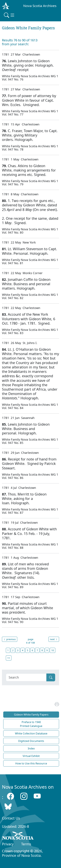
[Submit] (50, 677)
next (52, 639)
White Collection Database (31, 733)
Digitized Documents (31, 741)
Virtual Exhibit (31, 756)
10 (52, 650)
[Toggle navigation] (9, 15)
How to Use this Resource (31, 763)
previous (11, 639)
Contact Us (11, 818)
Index (31, 748)
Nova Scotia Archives (39, 5)
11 (8, 658)
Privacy (8, 844)
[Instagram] (24, 796)
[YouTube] (37, 796)
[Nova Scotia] (18, 836)
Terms (26, 844)
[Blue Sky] (8, 806)
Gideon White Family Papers (31, 714)
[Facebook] (10, 796)
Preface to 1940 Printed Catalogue (31, 724)
